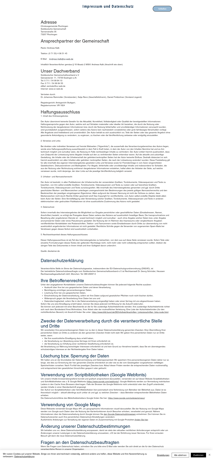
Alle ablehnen (180, 455)
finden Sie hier (141, 419)
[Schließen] (209, 455)
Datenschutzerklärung (24, 456)
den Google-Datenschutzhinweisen (120, 414)
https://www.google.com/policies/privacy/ (126, 398)
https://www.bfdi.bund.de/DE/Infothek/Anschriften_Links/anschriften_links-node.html (130, 312)
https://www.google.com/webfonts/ (102, 381)
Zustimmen (198, 455)
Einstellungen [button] (163, 455)
